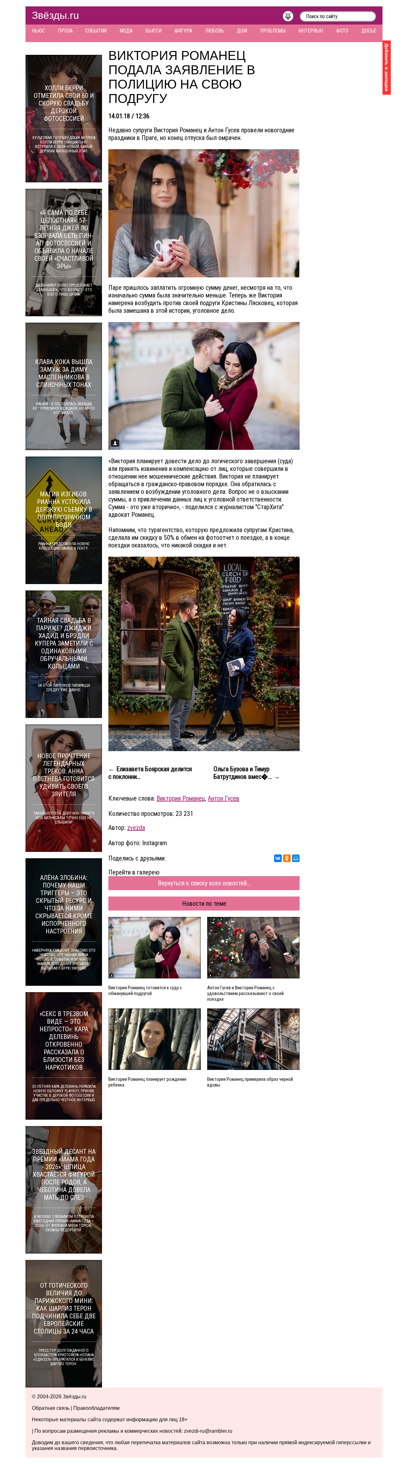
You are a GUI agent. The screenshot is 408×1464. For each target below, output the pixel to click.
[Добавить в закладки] (386, 67)
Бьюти (154, 31)
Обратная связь (50, 1408)
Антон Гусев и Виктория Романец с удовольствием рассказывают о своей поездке (245, 993)
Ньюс (38, 31)
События (95, 31)
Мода (126, 31)
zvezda (136, 827)
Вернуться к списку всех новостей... (204, 883)
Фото (342, 31)
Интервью (310, 31)
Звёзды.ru (55, 15)
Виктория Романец (181, 798)
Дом (242, 31)
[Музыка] (291, 18)
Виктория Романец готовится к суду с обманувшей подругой (145, 990)
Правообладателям (96, 1408)
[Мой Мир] (296, 858)
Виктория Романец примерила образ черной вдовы (250, 1082)
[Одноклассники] (287, 858)
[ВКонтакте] (278, 858)
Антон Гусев (223, 798)
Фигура (183, 31)
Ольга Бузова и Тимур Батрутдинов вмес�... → (247, 772)
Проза (65, 31)
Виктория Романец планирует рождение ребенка (147, 1082)
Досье (368, 31)
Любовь (214, 31)
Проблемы (273, 31)
